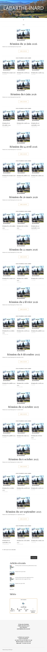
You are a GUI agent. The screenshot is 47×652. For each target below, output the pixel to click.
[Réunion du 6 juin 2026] (12, 585)
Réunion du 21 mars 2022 (8, 278)
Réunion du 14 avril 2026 (23, 146)
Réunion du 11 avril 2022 (23, 72)
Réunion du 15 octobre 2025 (23, 406)
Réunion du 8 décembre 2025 (23, 354)
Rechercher (33, 557)
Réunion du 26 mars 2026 (8, 175)
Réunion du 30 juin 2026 (23, 43)
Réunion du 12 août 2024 (37, 72)
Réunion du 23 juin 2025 (37, 175)
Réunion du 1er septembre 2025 (23, 511)
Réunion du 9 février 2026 (23, 301)
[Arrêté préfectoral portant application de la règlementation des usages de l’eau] (12, 579)
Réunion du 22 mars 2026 (8, 72)
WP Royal (10, 649)
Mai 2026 (12, 589)
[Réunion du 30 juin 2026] (12, 573)
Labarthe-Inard (23, 7)
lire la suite (23, 51)
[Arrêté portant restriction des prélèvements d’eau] (12, 567)
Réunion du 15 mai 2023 (23, 435)
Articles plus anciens (9, 549)
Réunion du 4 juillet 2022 (23, 175)
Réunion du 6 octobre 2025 (23, 459)
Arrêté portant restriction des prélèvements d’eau (26, 565)
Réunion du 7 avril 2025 (37, 383)
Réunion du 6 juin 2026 (24, 94)
